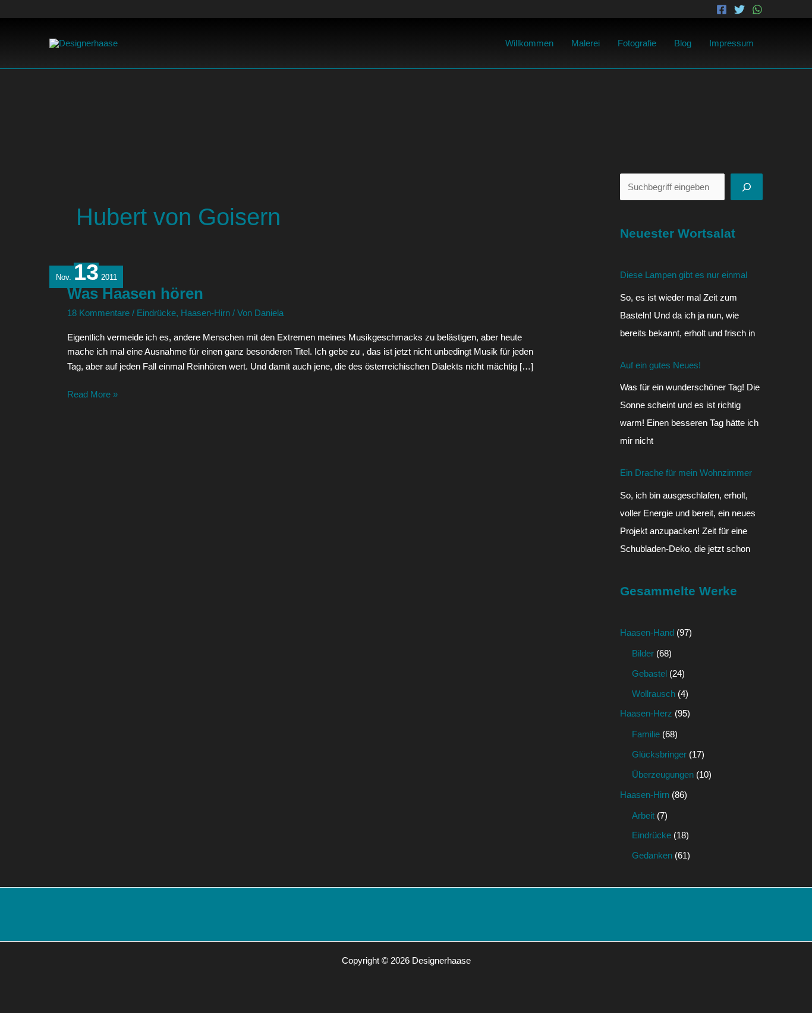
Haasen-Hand (647, 632)
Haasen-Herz (646, 713)
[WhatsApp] (757, 9)
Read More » (92, 393)
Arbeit (643, 815)
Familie (646, 734)
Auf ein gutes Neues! (660, 365)
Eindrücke (156, 313)
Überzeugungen (663, 774)
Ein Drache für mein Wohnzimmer (686, 473)
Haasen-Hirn (205, 313)
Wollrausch (653, 694)
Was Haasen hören (135, 293)
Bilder (643, 653)
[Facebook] (721, 9)
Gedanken (652, 855)
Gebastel (649, 673)
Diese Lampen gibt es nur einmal (683, 275)
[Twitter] (739, 9)
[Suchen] (747, 186)
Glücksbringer (659, 754)
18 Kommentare (98, 313)
